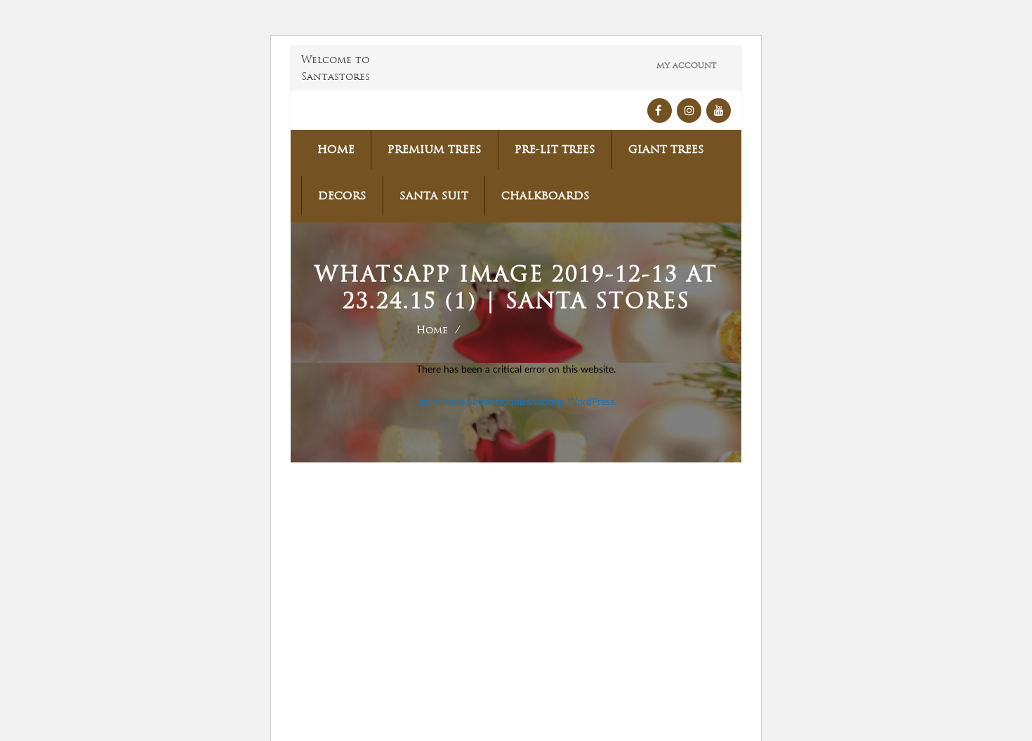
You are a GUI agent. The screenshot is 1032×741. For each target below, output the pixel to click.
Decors (342, 195)
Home (336, 149)
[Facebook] (659, 110)
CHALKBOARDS (545, 195)
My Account (686, 65)
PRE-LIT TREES (555, 149)
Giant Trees (666, 149)
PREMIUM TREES (435, 149)
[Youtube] (718, 110)
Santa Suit (433, 195)
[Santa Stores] (365, 110)
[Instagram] (689, 110)
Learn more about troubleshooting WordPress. (516, 402)
